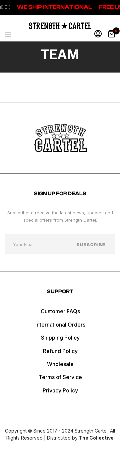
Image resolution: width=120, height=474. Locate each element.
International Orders (60, 324)
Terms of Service (60, 377)
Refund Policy (60, 351)
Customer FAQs (60, 311)
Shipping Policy (60, 337)
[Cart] (111, 34)
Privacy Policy (60, 390)
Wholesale (60, 364)
